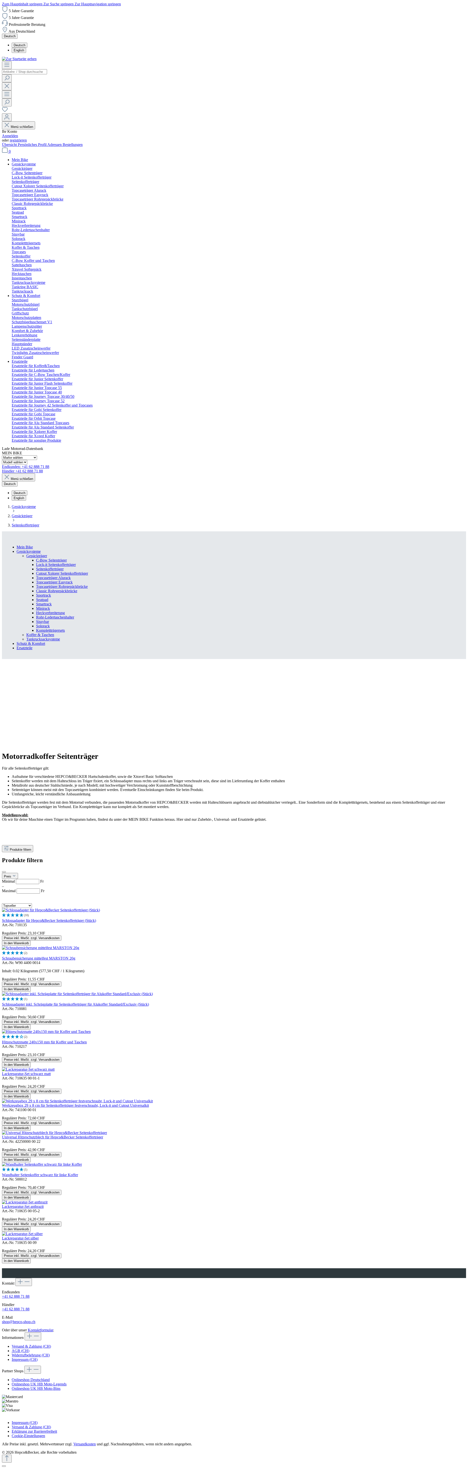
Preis (8, 876)
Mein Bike (25, 547)
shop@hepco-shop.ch (18, 1322)
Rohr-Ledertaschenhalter (55, 617)
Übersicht (10, 145)
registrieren (18, 140)
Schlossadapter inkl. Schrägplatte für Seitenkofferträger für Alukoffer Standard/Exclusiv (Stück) (75, 1004)
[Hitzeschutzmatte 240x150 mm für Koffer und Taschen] (46, 1032)
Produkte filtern (20, 849)
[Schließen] (4, 1466)
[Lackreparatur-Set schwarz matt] (28, 1069)
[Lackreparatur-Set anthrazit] (25, 1202)
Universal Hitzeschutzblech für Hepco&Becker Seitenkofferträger (52, 1137)
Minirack (43, 608)
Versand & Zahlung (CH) (31, 1346)
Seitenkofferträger (50, 569)
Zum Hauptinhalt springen (22, 4)
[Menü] (7, 65)
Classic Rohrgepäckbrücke (56, 591)
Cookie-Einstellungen (28, 1436)
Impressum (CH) (25, 1359)
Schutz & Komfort (31, 643)
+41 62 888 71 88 (15, 1296)
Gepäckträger (36, 556)
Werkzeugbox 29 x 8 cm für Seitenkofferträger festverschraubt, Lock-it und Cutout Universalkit (75, 1105)
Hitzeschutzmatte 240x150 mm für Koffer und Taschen (44, 1042)
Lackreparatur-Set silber (20, 1238)
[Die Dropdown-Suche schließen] (7, 86)
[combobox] (24, 71)
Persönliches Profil (32, 145)
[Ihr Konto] (7, 117)
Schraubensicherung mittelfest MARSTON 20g (38, 958)
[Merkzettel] (5, 111)
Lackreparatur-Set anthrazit (23, 1206)
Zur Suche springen (59, 4)
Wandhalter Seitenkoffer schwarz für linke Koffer (40, 1175)
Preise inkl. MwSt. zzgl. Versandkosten (31, 938)
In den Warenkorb (16, 943)
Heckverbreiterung (50, 613)
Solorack (43, 626)
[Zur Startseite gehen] (19, 59)
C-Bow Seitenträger (51, 560)
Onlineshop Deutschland (31, 1380)
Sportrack (43, 595)
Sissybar (42, 622)
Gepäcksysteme (29, 551)
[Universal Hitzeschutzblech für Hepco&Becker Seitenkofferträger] (54, 1133)
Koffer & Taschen (40, 635)
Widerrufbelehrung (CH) (31, 1355)
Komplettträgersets (50, 630)
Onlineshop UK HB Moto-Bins (36, 1388)
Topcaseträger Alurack (53, 578)
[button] (234, 915)
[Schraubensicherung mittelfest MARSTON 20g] (40, 948)
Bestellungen (73, 145)
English (19, 50)
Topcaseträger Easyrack (54, 582)
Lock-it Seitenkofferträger (56, 565)
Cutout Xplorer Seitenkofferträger (62, 573)
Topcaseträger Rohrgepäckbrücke (62, 586)
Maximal (23, 891)
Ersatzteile (24, 648)
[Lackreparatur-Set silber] (22, 1234)
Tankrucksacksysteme (43, 639)
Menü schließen (22, 127)
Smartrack (44, 604)
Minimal (23, 881)
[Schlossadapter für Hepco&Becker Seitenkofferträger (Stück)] (51, 910)
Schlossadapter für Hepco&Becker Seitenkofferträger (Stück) (49, 920)
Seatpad (42, 600)
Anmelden (10, 136)
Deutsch (19, 45)
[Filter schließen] (4, 872)
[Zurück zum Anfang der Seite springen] (7, 1459)
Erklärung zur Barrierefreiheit (34, 1431)
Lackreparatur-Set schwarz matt (26, 1074)
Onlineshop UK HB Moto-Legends (39, 1384)
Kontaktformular (40, 1330)
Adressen (55, 145)
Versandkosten (84, 1444)
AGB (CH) (20, 1351)
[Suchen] (7, 78)
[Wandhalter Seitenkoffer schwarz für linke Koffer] (42, 1164)
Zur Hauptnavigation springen (98, 4)
